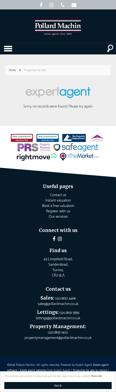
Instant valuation (58, 200)
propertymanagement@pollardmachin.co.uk (58, 338)
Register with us (58, 211)
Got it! (58, 385)
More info (96, 376)
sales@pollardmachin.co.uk (58, 304)
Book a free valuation (58, 206)
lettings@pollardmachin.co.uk (58, 318)
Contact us (58, 195)
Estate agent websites (33, 370)
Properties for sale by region (90, 370)
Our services (58, 217)
